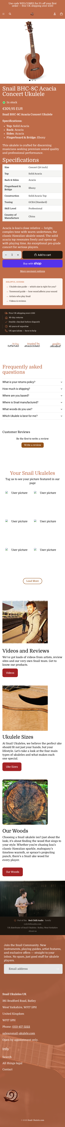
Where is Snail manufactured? (20, 402)
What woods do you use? (17, 409)
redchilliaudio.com (32, 924)
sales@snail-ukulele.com (18, 1033)
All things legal (12, 1063)
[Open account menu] (54, 14)
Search (7, 1057)
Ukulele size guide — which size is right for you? (32, 287)
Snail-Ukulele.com (36, 1120)
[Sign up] (58, 969)
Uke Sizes (12, 766)
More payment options (32, 271)
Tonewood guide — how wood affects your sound (33, 291)
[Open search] (10, 14)
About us (33, 931)
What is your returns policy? (18, 382)
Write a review (32, 445)
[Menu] (3, 13)
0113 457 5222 (21, 1026)
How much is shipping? (16, 388)
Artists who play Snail (20, 296)
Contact (7, 1069)
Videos (10, 672)
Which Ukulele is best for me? (20, 415)
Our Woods (12, 871)
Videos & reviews (17, 301)
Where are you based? (15, 395)
